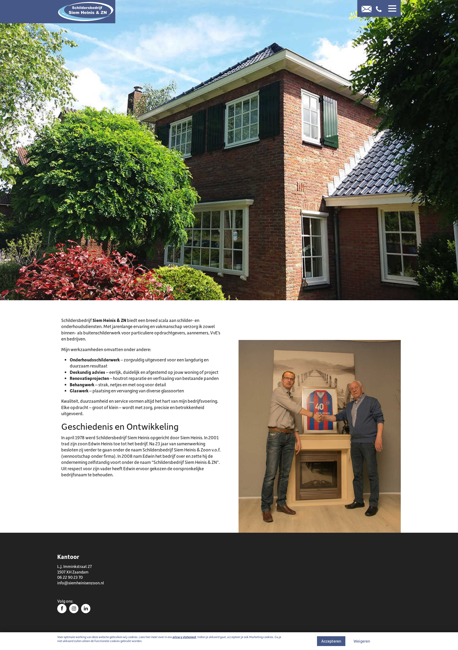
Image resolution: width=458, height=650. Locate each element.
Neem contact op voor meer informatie (120, 501)
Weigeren (362, 641)
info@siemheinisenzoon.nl (80, 582)
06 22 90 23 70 (70, 577)
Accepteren (331, 641)
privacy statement (184, 637)
